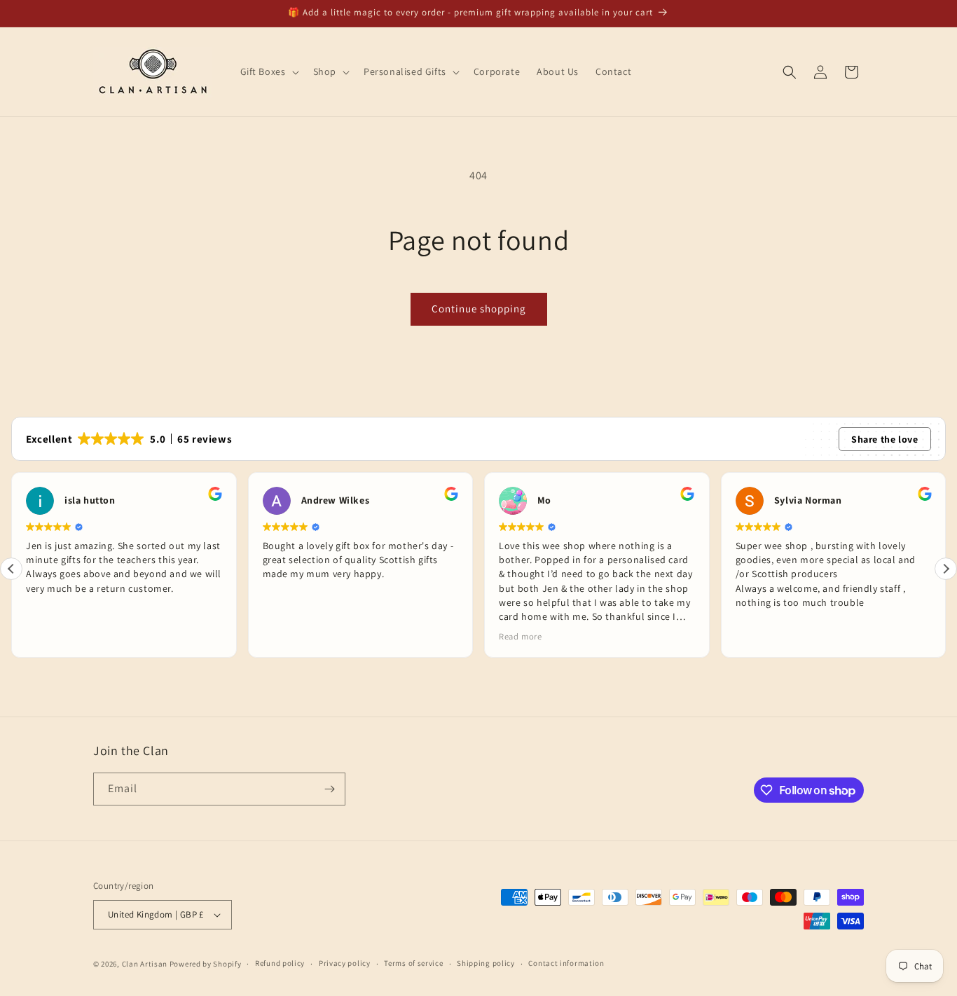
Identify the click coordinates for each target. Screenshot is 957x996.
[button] (268, 71)
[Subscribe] (329, 789)
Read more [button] (520, 636)
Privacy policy (345, 963)
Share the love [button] (884, 439)
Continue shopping (479, 308)
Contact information (566, 963)
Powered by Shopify (206, 964)
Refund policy (280, 963)
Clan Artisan (144, 964)
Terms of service (413, 963)
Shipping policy (486, 963)
